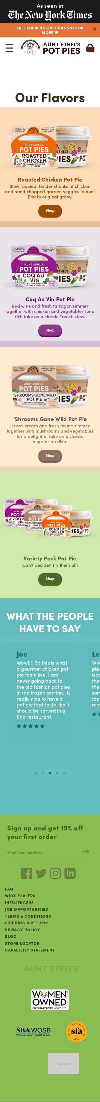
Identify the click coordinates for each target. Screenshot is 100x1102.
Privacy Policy (22, 929)
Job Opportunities (26, 909)
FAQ (9, 889)
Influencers (19, 902)
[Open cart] (90, 44)
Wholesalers (20, 895)
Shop (50, 210)
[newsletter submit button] (86, 852)
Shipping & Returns (27, 922)
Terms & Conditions (28, 916)
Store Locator (22, 943)
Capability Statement (30, 950)
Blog (11, 936)
